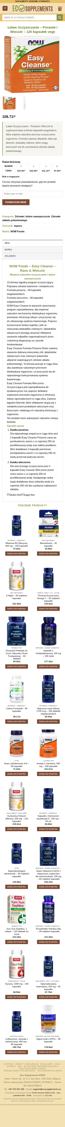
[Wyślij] (60, 17)
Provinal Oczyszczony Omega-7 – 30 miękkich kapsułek (48, 598)
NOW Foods (17, 231)
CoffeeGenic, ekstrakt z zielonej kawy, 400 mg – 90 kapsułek (16, 1041)
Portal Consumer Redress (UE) (43, 1093)
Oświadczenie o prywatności (20, 1071)
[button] (5, 8)
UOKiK (28, 1095)
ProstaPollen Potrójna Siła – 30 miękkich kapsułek (48, 930)
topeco (18, 226)
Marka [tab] (8, 250)
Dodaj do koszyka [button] (16, 553)
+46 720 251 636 (16, 1089)
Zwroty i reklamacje (27, 1064)
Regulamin (46, 1064)
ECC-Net (48, 1095)
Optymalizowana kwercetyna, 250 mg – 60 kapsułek (48, 986)
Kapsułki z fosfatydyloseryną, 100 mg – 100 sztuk (48, 653)
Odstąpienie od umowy (49, 1071)
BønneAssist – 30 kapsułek (48, 544)
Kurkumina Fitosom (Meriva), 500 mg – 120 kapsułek (16, 818)
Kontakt (11, 1066)
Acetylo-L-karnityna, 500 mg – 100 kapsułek (48, 764)
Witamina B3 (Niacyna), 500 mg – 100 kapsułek (16, 544)
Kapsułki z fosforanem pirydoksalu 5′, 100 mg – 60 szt (48, 818)
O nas (57, 1064)
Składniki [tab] (10, 256)
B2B (20, 1066)
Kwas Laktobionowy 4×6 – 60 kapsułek (16, 764)
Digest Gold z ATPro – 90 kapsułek (48, 1040)
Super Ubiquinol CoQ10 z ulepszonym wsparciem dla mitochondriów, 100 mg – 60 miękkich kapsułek (48, 875)
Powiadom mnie (16, 202)
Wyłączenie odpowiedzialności (41, 1066)
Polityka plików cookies (32, 1069)
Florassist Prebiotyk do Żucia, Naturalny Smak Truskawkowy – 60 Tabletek (17, 654)
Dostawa (8, 1064)
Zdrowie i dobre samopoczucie (32, 216)
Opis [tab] (7, 243)
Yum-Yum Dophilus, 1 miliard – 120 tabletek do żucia (16, 931)
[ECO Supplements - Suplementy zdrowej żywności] (32, 8)
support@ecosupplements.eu (47, 1089)
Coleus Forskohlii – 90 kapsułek (16, 709)
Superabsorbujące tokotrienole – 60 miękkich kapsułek (16, 873)
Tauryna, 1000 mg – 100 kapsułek (16, 985)
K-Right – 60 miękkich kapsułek (16, 596)
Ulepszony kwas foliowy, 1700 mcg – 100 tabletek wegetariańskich (48, 711)
